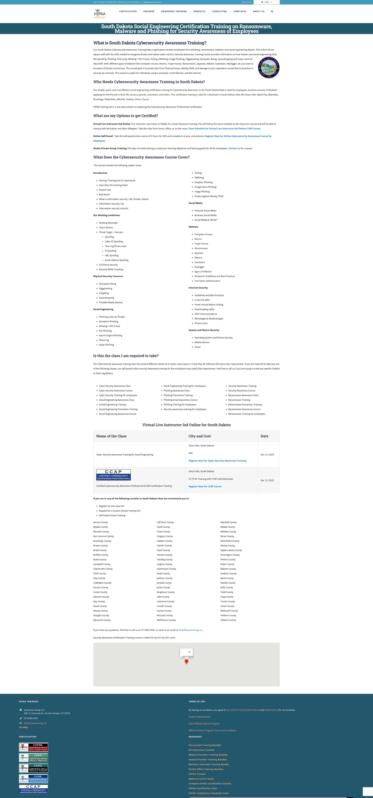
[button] (272, 11)
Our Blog (23, 727)
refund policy (271, 709)
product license (252, 709)
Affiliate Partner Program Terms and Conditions (212, 730)
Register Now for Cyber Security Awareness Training (217, 460)
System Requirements (200, 716)
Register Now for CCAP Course (205, 486)
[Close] (189, 651)
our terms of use (235, 709)
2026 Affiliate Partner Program (204, 723)
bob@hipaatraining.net (152, 2)
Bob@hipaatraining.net (190, 630)
